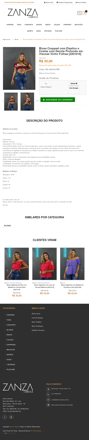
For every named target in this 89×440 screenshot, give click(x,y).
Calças (57, 25)
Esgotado (16, 276)
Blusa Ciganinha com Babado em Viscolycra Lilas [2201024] (72, 286)
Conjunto (29, 25)
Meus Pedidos (81, 2)
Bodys (47, 25)
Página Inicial (6, 39)
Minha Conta (36, 313)
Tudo (19, 25)
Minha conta (49, 2)
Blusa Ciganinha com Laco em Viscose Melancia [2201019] (44, 286)
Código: (42, 69)
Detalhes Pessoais (38, 330)
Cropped (9, 25)
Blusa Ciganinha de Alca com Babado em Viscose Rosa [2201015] (17, 287)
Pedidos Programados (65, 2)
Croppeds (67, 25)
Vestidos (48, 31)
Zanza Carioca (50, 73)
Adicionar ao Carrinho (59, 99)
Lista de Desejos (37, 318)
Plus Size (58, 31)
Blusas (39, 25)
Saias (38, 31)
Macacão (79, 25)
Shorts (30, 31)
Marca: (41, 73)
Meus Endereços (37, 326)
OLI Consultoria (35, 431)
